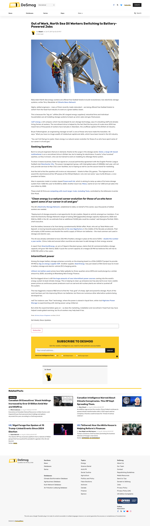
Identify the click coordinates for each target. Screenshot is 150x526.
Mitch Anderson (15, 410)
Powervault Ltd (69, 181)
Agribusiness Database (52, 482)
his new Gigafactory (75, 229)
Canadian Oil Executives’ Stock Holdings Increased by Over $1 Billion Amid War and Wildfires (30, 403)
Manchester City (47, 164)
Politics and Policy (87, 478)
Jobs (119, 485)
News (46, 463)
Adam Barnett (15, 434)
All (57, 355)
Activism (84, 485)
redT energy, (36, 122)
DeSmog (28, 5)
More (79, 13)
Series (46, 469)
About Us (120, 463)
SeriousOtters (19, 521)
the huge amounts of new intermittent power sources (74, 278)
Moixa (84, 184)
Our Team (120, 466)
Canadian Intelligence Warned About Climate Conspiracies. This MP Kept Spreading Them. (96, 400)
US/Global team (68, 355)
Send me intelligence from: (44, 355)
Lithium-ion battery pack (41, 271)
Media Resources (123, 475)
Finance (84, 491)
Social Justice (86, 472)
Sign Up (110, 350)
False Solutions (86, 482)
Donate (137, 5)
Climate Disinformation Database (56, 478)
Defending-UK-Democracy (91, 438)
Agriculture (85, 475)
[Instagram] (130, 511)
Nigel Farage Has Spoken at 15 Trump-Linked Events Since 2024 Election (26, 428)
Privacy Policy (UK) (124, 491)
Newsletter (121, 509)
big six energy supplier (49, 264)
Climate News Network (67, 102)
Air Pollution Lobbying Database (55, 488)
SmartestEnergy (48, 246)
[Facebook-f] (113, 5)
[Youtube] (127, 511)
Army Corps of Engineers (43, 315)
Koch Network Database (52, 485)
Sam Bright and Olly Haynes (87, 431)
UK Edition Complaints (125, 494)
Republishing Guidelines (125, 472)
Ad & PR (84, 469)
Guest (41, 32)
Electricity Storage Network (49, 207)
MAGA (15, 443)
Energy (83, 463)
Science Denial (86, 466)
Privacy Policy (122, 488)
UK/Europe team (83, 355)
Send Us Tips (122, 478)
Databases (47, 466)
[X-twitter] (117, 5)
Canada (83, 488)
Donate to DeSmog (124, 482)
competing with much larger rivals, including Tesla (69, 191)
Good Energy (80, 264)
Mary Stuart (82, 407)
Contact (120, 469)
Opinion (83, 494)
